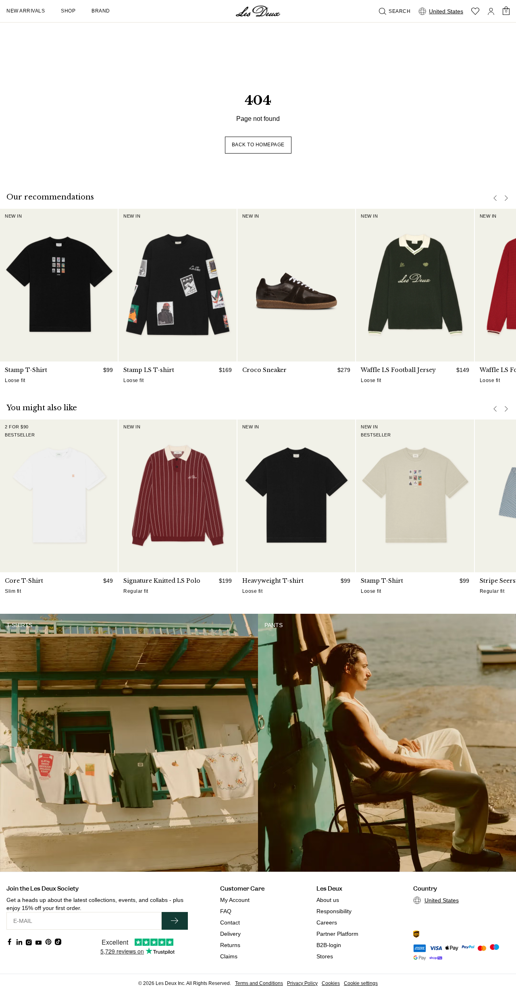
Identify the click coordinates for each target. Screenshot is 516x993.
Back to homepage (258, 144)
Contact (230, 922)
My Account (235, 900)
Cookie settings (361, 983)
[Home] (258, 11)
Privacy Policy (302, 983)
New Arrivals (25, 11)
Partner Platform (337, 934)
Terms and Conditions (259, 983)
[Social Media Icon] (9, 942)
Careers (326, 922)
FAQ (225, 911)
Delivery (230, 934)
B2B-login (328, 945)
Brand (101, 11)
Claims (228, 956)
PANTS (273, 625)
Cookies (331, 983)
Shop (68, 11)
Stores (324, 956)
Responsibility (334, 911)
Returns (230, 945)
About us (327, 900)
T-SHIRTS (19, 625)
